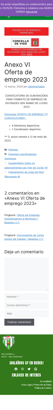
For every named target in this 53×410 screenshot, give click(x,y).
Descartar (32, 11)
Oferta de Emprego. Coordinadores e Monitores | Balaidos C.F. (22, 219)
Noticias (13, 149)
